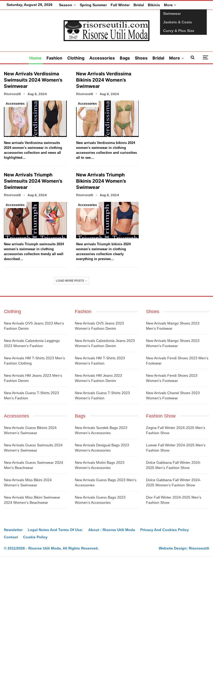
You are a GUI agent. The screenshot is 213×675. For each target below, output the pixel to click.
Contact (11, 537)
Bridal (139, 5)
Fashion (54, 58)
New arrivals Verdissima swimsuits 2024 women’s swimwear (33, 80)
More (169, 5)
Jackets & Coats (177, 22)
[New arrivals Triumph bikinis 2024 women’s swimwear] (107, 220)
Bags (125, 58)
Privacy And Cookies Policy (164, 530)
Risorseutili (199, 548)
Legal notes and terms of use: (55, 530)
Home (35, 58)
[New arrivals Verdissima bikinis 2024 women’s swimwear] (107, 119)
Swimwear (172, 13)
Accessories (102, 58)
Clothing (75, 58)
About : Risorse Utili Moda (111, 530)
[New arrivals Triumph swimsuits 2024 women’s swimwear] (35, 220)
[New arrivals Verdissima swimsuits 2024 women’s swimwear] (35, 119)
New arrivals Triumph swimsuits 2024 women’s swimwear (33, 181)
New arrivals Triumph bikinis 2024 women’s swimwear (101, 181)
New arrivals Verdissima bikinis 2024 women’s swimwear (103, 80)
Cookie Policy (35, 537)
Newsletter (13, 530)
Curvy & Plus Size (178, 31)
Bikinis (154, 5)
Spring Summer (93, 5)
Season (65, 5)
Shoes (141, 58)
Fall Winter (120, 5)
